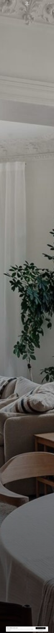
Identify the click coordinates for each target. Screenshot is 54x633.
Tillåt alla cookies (40, 628)
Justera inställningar (40, 630)
